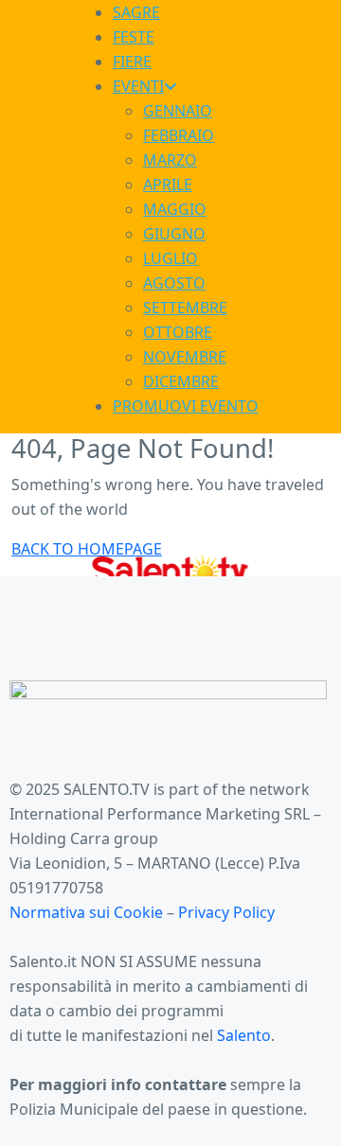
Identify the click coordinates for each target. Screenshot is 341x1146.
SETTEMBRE (185, 307)
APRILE (167, 184)
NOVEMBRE (184, 356)
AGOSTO (174, 283)
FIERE (132, 61)
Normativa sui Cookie (88, 912)
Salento (244, 1035)
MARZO (170, 160)
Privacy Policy (226, 912)
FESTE (133, 36)
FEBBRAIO (178, 135)
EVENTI (138, 86)
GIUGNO (174, 233)
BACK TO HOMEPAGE (86, 548)
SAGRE (136, 12)
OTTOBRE (177, 332)
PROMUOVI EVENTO (186, 406)
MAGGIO (174, 209)
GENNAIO (177, 110)
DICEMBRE (181, 381)
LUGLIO (170, 258)
